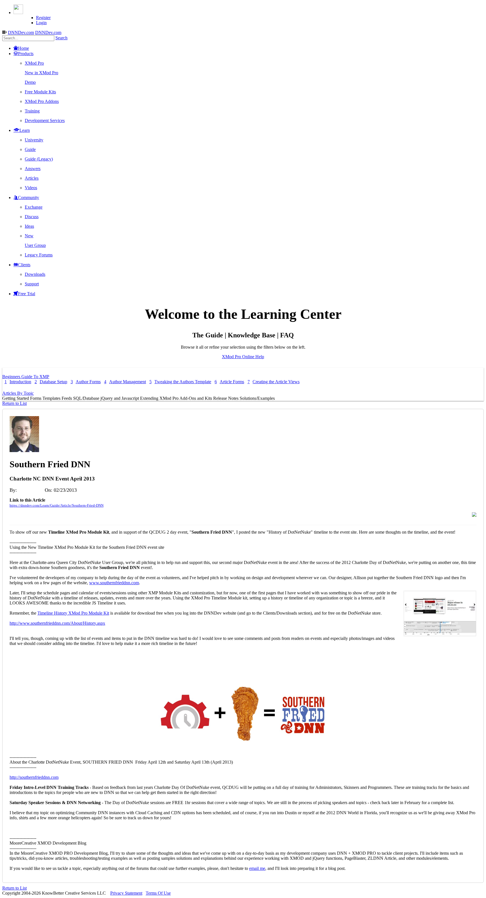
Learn (24, 130)
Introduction (17, 381)
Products (25, 53)
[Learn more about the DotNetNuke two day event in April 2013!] (243, 747)
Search (61, 37)
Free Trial (26, 293)
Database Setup (51, 381)
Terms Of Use (158, 893)
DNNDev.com (21, 32)
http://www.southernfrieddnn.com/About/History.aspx (57, 623)
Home (23, 48)
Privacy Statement (126, 893)
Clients (24, 264)
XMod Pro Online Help (243, 356)
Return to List (14, 403)
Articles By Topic (18, 393)
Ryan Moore (31, 490)
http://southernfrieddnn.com (34, 777)
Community (28, 197)
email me (257, 868)
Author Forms (86, 381)
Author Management (125, 381)
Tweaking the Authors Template (180, 381)
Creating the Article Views (274, 381)
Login (41, 22)
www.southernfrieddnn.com (114, 582)
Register (43, 17)
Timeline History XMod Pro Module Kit (73, 613)
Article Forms (229, 381)
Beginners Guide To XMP (25, 376)
